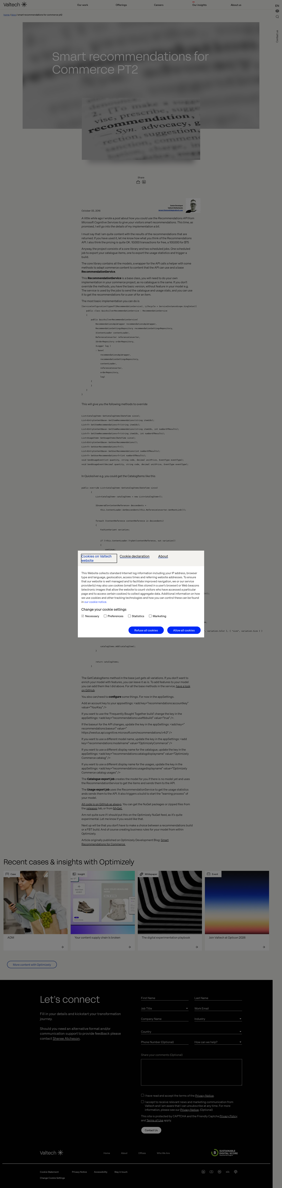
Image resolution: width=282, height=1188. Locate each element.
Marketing (159, 616)
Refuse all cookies (146, 630)
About (163, 556)
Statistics (138, 616)
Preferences (115, 616)
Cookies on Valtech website (96, 558)
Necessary (92, 616)
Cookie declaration (135, 556)
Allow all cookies (184, 630)
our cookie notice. (95, 602)
